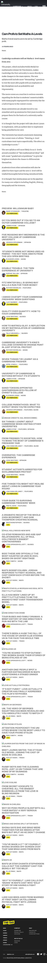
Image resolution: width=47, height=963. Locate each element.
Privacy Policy (19, 932)
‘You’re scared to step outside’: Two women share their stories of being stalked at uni (23, 655)
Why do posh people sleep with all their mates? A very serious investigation (23, 810)
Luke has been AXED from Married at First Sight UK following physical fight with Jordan (23, 899)
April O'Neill (11, 364)
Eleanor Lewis (12, 259)
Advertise (17, 930)
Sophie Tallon (12, 273)
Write (29, 6)
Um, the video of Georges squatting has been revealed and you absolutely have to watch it (23, 711)
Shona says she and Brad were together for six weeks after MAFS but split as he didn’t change (23, 830)
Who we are (33, 930)
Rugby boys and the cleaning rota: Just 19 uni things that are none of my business (22, 769)
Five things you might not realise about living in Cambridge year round (23, 486)
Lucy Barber (11, 302)
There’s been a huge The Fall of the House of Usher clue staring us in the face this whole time (22, 635)
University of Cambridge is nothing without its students (21, 374)
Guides (23, 316)
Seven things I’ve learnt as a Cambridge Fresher (20, 360)
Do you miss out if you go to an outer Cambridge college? (21, 221)
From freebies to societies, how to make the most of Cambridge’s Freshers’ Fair (22, 440)
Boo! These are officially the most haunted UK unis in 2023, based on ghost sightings (20, 556)
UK (8, 525)
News (4, 50)
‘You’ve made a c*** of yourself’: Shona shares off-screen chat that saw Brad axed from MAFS (21, 846)
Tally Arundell (13, 333)
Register (17, 941)
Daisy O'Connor (13, 211)
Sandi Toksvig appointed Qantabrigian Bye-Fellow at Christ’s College (19, 390)
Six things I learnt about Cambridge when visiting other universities (21, 424)
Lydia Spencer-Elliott (16, 544)
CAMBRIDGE (12, 213)
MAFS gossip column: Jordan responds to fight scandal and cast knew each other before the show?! (23, 574)
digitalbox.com (10, 954)
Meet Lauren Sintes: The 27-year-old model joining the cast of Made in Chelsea (22, 752)
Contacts (32, 932)
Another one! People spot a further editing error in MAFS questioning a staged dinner (21, 672)
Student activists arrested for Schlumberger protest (22, 470)
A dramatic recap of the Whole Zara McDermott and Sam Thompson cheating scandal (21, 517)
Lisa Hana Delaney (14, 446)
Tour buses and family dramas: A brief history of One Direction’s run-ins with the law (22, 619)
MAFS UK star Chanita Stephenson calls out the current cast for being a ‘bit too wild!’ (23, 866)
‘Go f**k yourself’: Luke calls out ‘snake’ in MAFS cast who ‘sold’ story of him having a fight (23, 882)
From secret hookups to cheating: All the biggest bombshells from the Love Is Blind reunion (20, 790)
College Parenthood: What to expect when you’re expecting (21, 405)
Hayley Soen (11, 580)
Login (16, 942)
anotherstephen (14, 522)
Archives (17, 934)
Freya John (11, 506)
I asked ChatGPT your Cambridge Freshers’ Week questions (22, 298)
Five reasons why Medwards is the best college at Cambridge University (23, 237)
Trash (30, 624)
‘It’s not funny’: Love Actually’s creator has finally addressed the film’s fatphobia (22, 691)
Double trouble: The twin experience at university (18, 269)
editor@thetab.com (29, 954)
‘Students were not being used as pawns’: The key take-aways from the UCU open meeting (23, 253)
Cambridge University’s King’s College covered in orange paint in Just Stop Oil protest (23, 344)
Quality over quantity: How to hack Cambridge (21, 312)
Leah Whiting (12, 316)
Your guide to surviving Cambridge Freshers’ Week (18, 501)
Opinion (21, 225)
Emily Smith (11, 561)
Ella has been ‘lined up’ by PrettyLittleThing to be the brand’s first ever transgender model (22, 598)
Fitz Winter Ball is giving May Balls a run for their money (20, 283)
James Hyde (11, 225)
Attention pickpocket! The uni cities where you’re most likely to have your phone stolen (23, 730)
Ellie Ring (10, 716)
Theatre (25, 211)
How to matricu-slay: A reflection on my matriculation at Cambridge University (23, 328)
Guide (35, 410)
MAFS (21, 580)
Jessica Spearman (14, 242)
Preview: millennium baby (18, 208)
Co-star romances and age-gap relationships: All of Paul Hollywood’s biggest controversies (21, 538)
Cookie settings (34, 934)
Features (27, 288)
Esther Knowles (13, 288)
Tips (36, 6)
